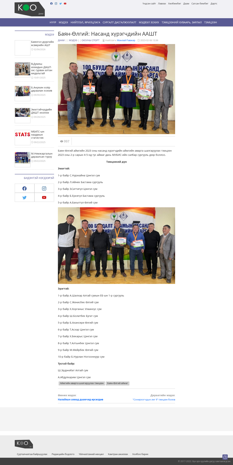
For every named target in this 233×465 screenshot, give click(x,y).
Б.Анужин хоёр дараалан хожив (41, 89)
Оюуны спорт (90, 40)
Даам (186, 3)
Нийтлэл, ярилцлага (85, 22)
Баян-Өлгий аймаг (117, 383)
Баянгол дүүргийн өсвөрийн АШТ (42, 43)
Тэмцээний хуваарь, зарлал (182, 22)
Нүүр (53, 22)
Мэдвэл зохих (149, 22)
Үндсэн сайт (149, 3)
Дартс (214, 3)
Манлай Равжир (126, 40)
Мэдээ (63, 22)
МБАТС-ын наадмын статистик (37, 135)
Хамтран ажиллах (118, 454)
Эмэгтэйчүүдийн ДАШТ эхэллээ (41, 111)
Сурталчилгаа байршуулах (32, 454)
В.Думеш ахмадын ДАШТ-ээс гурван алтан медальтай (41, 68)
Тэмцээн (210, 22)
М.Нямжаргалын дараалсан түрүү (41, 155)
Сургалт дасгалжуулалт (119, 22)
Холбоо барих (140, 454)
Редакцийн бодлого (63, 454)
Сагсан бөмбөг (199, 3)
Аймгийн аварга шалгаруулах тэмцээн (82, 383)
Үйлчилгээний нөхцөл (91, 454)
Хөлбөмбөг (174, 3)
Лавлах (162, 3)
